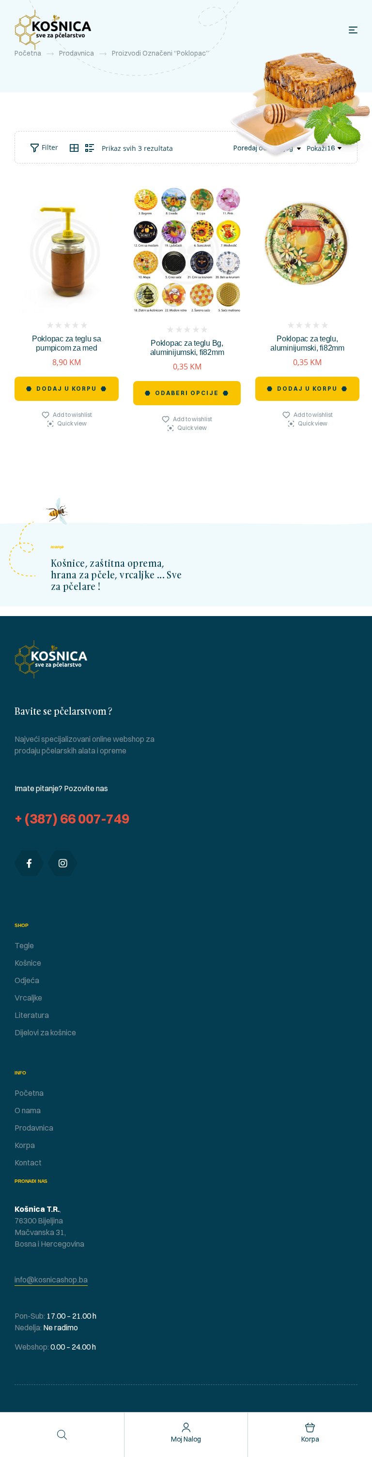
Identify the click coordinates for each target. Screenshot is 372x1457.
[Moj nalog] (186, 1427)
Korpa (310, 1439)
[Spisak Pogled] (89, 148)
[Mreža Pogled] (74, 148)
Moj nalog (186, 1439)
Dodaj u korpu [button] (66, 388)
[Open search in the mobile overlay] (62, 1434)
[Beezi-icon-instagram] (62, 863)
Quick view (72, 423)
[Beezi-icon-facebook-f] (29, 863)
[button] (51, 1280)
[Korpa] (310, 1427)
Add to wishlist (72, 414)
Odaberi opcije (187, 393)
